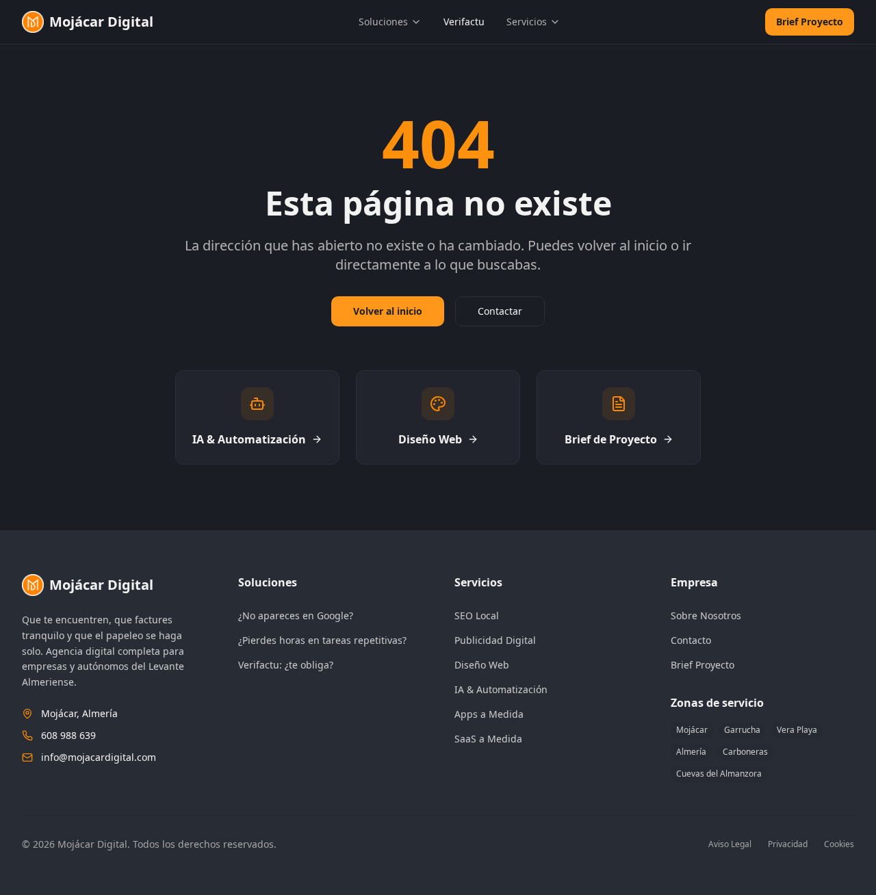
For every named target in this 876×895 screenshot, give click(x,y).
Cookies (839, 844)
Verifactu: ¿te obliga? (285, 664)
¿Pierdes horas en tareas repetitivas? (322, 640)
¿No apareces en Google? (295, 615)
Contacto (691, 640)
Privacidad (788, 844)
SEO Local (476, 615)
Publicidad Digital (495, 640)
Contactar (500, 310)
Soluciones (383, 21)
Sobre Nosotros (706, 615)
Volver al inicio (387, 310)
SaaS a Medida (488, 738)
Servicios (526, 21)
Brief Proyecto (809, 21)
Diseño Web (481, 664)
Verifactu (464, 21)
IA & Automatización (501, 689)
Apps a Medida (489, 714)
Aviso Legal (729, 844)
